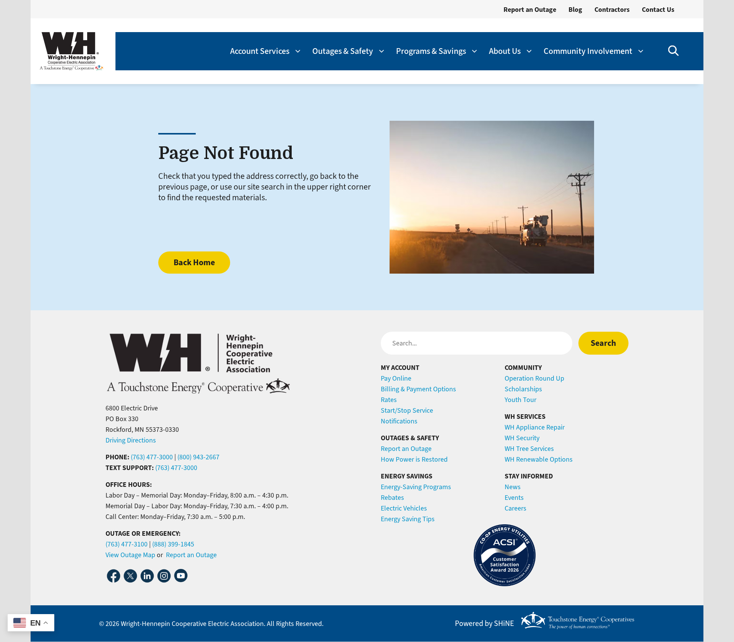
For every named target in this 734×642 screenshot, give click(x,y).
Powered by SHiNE (484, 623)
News (513, 487)
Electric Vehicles (404, 508)
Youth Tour (520, 400)
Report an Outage (529, 9)
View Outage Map (130, 555)
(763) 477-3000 (152, 457)
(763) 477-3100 (127, 544)
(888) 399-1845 (173, 544)
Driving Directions (131, 440)
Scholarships (523, 389)
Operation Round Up (534, 378)
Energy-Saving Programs (416, 487)
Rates (389, 400)
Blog (575, 9)
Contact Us (658, 9)
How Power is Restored (414, 459)
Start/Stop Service (407, 410)
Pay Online (396, 378)
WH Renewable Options (539, 459)
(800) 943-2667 (198, 457)
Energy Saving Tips (408, 519)
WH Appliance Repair (535, 427)
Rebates (392, 497)
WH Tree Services (529, 448)
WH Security (522, 438)
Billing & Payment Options (418, 389)
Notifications (399, 421)
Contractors (612, 9)
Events (514, 497)
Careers (515, 508)
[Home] (71, 51)
